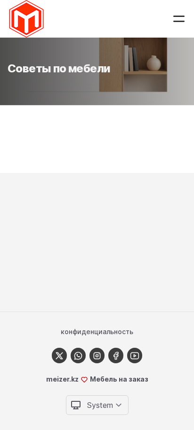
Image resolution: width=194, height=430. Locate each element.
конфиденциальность (97, 332)
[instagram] (97, 355)
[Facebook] (115, 355)
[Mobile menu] (179, 19)
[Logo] (26, 19)
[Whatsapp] (78, 355)
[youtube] (134, 355)
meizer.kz (62, 379)
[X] (59, 355)
